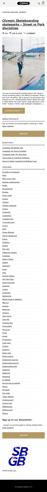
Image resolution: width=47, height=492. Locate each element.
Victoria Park (7, 403)
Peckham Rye (7, 323)
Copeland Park (7, 219)
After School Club (9, 179)
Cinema (5, 209)
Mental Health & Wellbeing (12, 299)
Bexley (4, 185)
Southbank (6, 380)
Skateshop (6, 377)
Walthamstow (7, 407)
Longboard (6, 293)
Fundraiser (6, 256)
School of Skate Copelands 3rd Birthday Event (19, 161)
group (4, 269)
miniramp (5, 306)
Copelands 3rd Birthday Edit (12, 148)
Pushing (5, 346)
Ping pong (6, 330)
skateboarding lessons (10, 363)
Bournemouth (7, 189)
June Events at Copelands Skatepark (15, 158)
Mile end (5, 303)
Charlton (5, 202)
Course (5, 226)
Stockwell (5, 390)
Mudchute (6, 309)
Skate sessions (7, 356)
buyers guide (7, 195)
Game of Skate (7, 259)
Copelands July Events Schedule (14, 151)
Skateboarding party (9, 366)
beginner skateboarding (11, 182)
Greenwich (6, 266)
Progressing (6, 340)
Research (5, 350)
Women (5, 413)
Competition (6, 216)
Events (4, 239)
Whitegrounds (7, 410)
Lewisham (6, 286)
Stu (6, 33)
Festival (5, 246)
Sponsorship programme (11, 383)
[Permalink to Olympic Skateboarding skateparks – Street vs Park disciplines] (23, 63)
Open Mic (5, 319)
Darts (4, 229)
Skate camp (6, 353)
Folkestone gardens (9, 253)
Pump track (6, 343)
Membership (6, 296)
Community (6, 212)
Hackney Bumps (8, 276)
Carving (5, 199)
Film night (5, 249)
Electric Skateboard (9, 236)
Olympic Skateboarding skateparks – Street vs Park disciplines (23, 24)
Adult (4, 175)
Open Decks (6, 316)
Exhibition (6, 242)
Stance (5, 387)
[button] (4, 3)
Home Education (8, 283)
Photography (7, 326)
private (4, 336)
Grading (5, 263)
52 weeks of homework (11, 172)
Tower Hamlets (8, 397)
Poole (4, 333)
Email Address (8, 126)
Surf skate (6, 393)
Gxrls (4, 273)
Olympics (5, 313)
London (5, 289)
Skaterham (6, 373)
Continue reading (12, 111)
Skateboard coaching (10, 360)
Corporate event (8, 222)
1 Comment (30, 33)
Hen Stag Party (8, 279)
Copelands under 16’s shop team (14, 154)
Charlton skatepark (9, 206)
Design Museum (8, 232)
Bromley (5, 192)
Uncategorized (7, 400)
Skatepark (6, 370)
